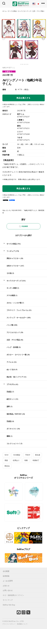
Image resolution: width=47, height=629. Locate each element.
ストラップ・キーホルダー (17, 318)
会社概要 (6, 571)
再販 (6, 460)
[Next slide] (43, 38)
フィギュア (11, 251)
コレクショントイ (13, 443)
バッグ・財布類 (12, 347)
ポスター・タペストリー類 (17, 355)
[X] (28, 613)
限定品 (7, 466)
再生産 (37, 455)
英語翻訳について (22, 624)
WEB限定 (16, 455)
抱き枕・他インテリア (15, 377)
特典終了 (36, 460)
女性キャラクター (13, 266)
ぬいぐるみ (11, 369)
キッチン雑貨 (12, 288)
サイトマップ (8, 600)
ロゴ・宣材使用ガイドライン (13, 595)
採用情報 (6, 576)
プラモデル (11, 384)
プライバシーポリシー (9, 624)
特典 (26, 460)
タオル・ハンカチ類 (14, 303)
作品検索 (25, 226)
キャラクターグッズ (14, 281)
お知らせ (6, 586)
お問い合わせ (8, 590)
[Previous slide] (3, 38)
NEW (6, 455)
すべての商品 (12, 244)
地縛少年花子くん (8, 67)
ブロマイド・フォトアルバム (17, 310)
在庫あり (9, 71)
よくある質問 (8, 581)
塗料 (8, 406)
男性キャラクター (13, 258)
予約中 (27, 455)
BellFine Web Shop (9, 605)
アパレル (10, 362)
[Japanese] (38, 4)
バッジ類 (10, 325)
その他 (9, 273)
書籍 (8, 436)
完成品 (9, 392)
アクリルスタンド (13, 332)
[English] (34, 4)
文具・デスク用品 (13, 340)
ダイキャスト (12, 429)
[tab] (19, 64)
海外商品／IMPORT (14, 414)
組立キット (11, 399)
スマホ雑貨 (11, 295)
